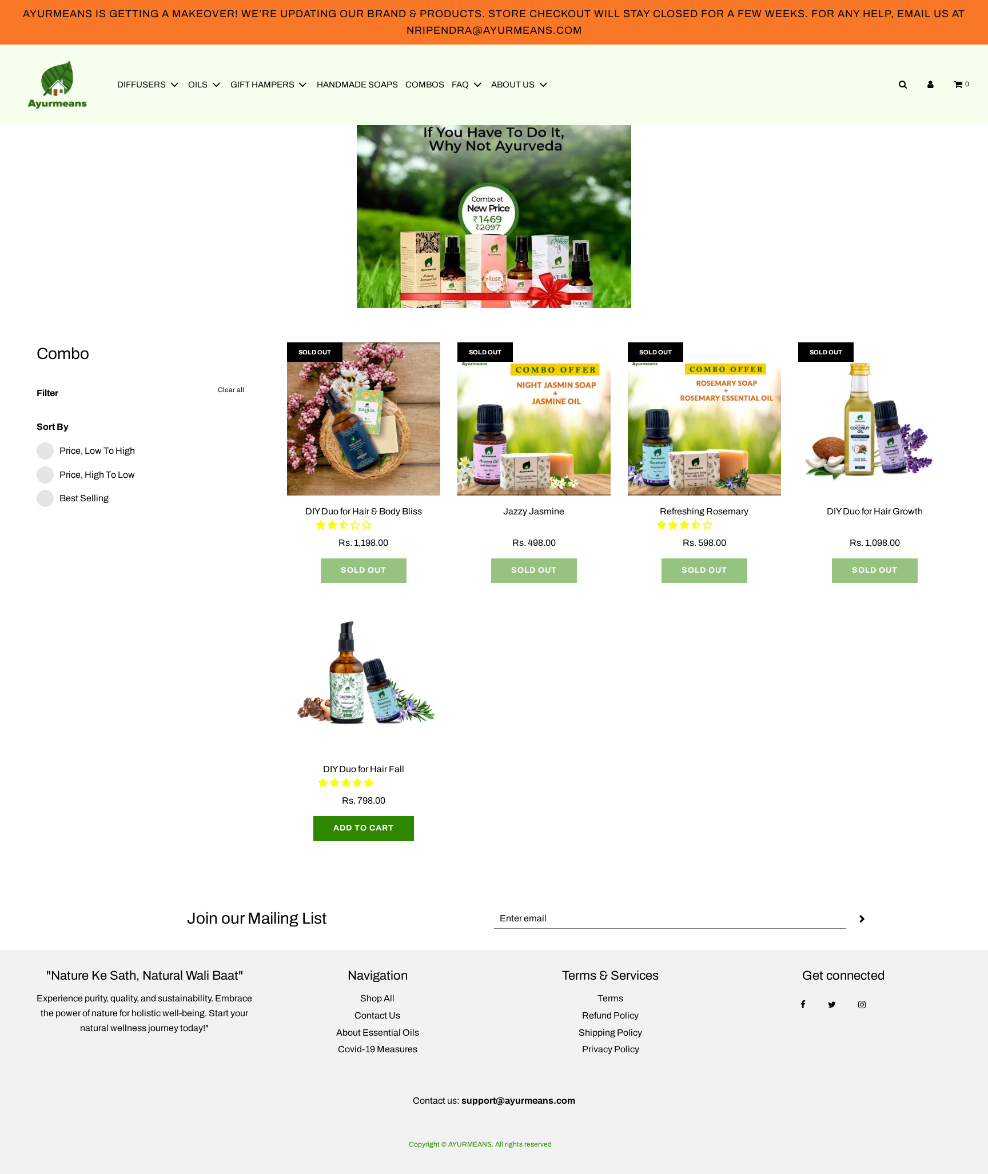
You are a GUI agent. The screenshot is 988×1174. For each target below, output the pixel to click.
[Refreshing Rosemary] (704, 419)
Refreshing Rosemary (704, 511)
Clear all (231, 390)
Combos (424, 84)
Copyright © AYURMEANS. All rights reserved (480, 1144)
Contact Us (377, 1015)
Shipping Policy (610, 1032)
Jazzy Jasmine (533, 511)
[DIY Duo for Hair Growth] (874, 419)
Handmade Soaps (357, 84)
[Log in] (930, 84)
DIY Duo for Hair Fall (363, 769)
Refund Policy (610, 1015)
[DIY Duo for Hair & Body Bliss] (363, 419)
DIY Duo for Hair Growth (875, 511)
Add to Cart (363, 828)
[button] (344, 525)
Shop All (377, 998)
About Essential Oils (377, 1032)
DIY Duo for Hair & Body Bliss (363, 511)
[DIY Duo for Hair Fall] (363, 676)
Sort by (53, 427)
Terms (610, 998)
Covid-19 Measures (377, 1049)
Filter (47, 393)
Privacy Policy (610, 1049)
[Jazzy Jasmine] (534, 419)
